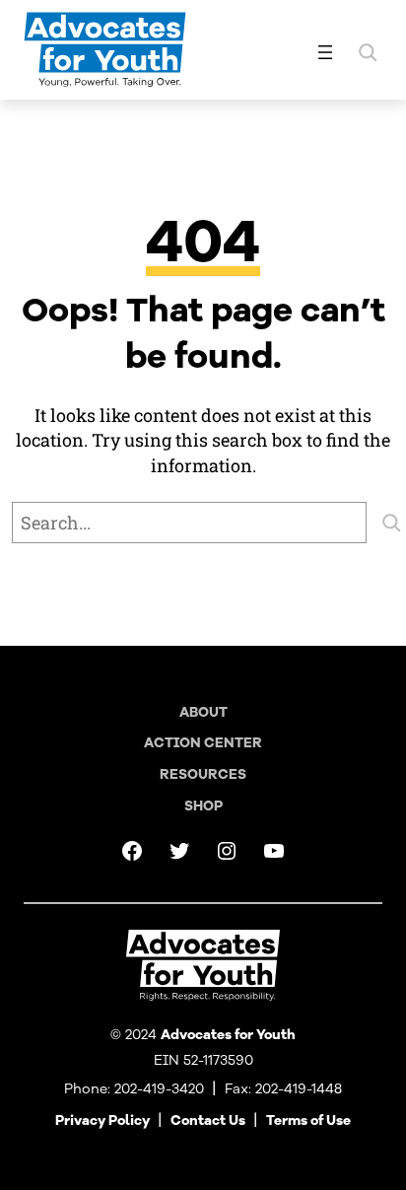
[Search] (391, 522)
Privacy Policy (102, 1120)
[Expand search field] (367, 52)
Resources (203, 774)
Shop (203, 806)
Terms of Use (308, 1120)
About (203, 712)
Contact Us (207, 1120)
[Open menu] (325, 52)
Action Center (203, 743)
